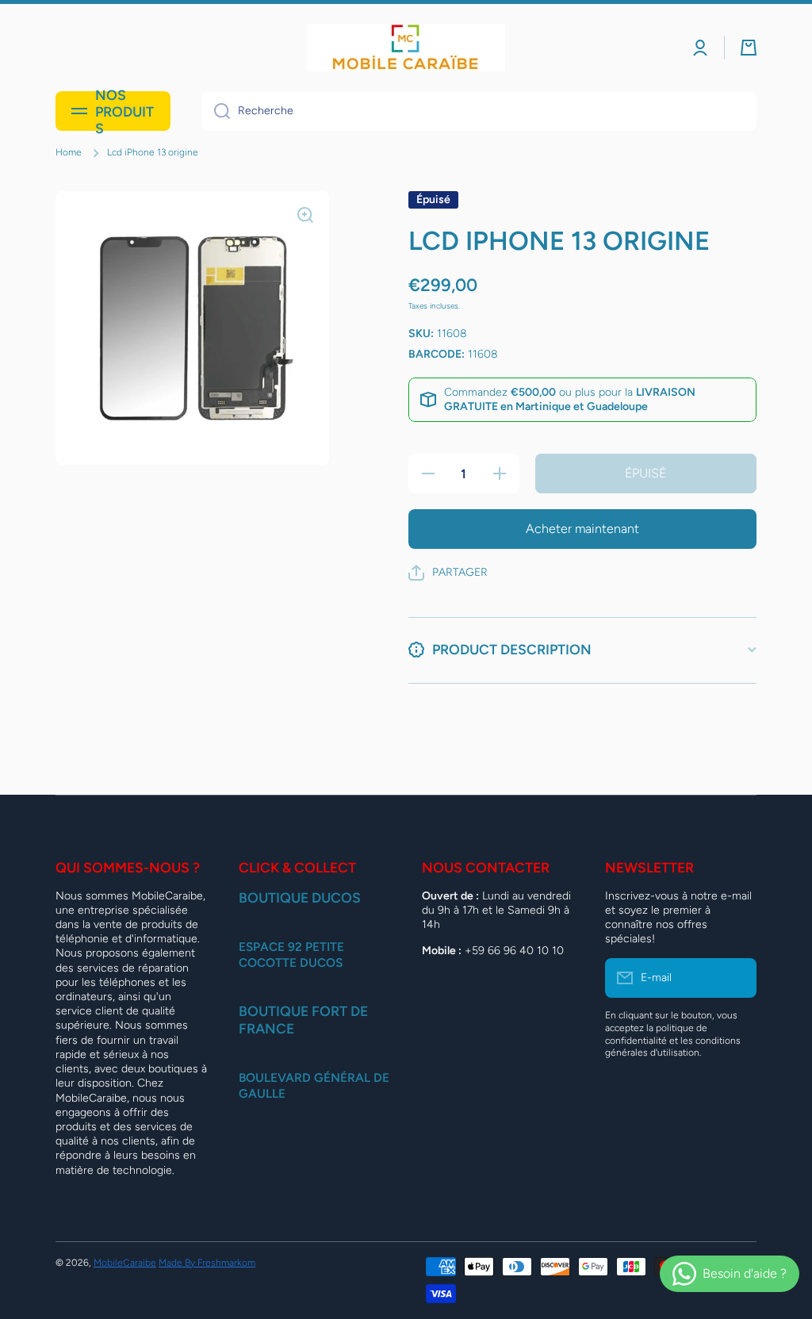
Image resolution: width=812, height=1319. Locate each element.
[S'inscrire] (736, 978)
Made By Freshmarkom (207, 1262)
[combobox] (479, 111)
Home (69, 152)
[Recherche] (216, 111)
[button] (748, 48)
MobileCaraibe (125, 1262)
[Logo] (406, 47)
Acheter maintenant (582, 528)
